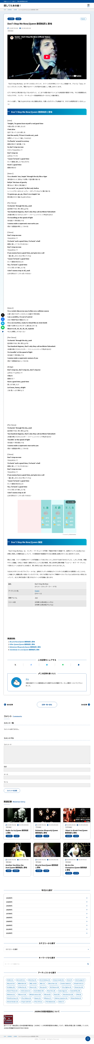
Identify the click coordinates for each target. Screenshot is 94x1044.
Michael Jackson (35, 994)
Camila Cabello (66, 983)
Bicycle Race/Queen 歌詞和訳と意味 (22, 642)
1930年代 (9, 898)
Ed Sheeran (55, 987)
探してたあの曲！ (12, 5)
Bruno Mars (53, 983)
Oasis (57, 994)
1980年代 (9, 917)
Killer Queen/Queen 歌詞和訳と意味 (22, 644)
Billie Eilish (22, 983)
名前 (5, 766)
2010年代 (9, 929)
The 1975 (38, 1002)
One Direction (68, 994)
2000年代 (9, 925)
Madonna (11, 994)
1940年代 (9, 902)
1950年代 (9, 906)
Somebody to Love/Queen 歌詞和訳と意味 (24, 650)
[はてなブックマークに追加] (47, 664)
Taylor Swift (26, 1002)
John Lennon (25, 991)
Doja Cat (33, 987)
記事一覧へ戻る (47, 704)
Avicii (70, 980)
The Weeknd (50, 1002)
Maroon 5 (22, 994)
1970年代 (11, 19)
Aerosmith (21, 980)
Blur (43, 983)
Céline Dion (22, 987)
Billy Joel (33, 983)
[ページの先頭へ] (87, 1038)
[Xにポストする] (15, 664)
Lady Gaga (63, 991)
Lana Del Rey (75, 991)
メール (6, 774)
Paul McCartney (13, 998)
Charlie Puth (79, 983)
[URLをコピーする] (79, 664)
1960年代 (9, 910)
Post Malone (26, 998)
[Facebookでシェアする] (31, 664)
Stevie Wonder (13, 1002)
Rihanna (48, 998)
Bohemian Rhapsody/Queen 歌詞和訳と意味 (25, 647)
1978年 (18, 19)
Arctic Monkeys (45, 980)
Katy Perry (51, 991)
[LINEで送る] (63, 664)
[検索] (88, 964)
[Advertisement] (47, 291)
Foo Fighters (67, 987)
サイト (6, 782)
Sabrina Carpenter (61, 998)
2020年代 (9, 933)
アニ (27, 679)
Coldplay (11, 987)
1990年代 (9, 921)
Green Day (79, 987)
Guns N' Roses (13, 991)
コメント (7, 744)
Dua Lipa (43, 987)
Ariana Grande (59, 980)
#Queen (83, 19)
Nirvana (47, 994)
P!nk (79, 994)
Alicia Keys (32, 980)
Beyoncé (11, 983)
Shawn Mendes (76, 998)
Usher (61, 1002)
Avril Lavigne (80, 980)
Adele (10, 980)
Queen (37, 591)
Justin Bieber (39, 991)
